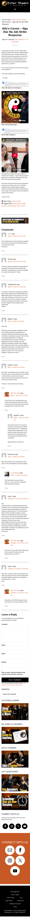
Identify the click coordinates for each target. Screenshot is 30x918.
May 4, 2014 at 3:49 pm (16, 321)
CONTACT (22, 912)
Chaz (9, 234)
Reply (3, 250)
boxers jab (16, 203)
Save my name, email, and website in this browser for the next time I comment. (13, 673)
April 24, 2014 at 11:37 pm (17, 236)
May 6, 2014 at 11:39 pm (16, 367)
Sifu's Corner (16, 201)
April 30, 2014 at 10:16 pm (17, 287)
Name (4, 645)
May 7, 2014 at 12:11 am (19, 395)
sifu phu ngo (12, 206)
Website (4, 662)
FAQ (16, 912)
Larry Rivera (15, 473)
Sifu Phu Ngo (15, 393)
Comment (5, 624)
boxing (23, 203)
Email (4, 653)
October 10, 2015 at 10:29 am (18, 569)
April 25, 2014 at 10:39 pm (17, 261)
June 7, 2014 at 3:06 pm (19, 475)
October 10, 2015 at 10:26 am (18, 499)
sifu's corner (21, 206)
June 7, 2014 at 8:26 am (16, 457)
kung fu (4, 206)
